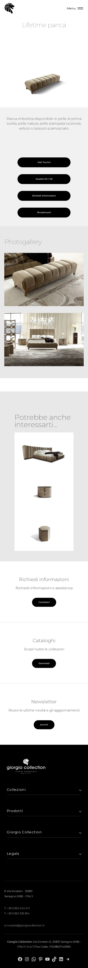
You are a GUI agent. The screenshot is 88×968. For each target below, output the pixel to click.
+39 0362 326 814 (18, 913)
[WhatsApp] (33, 959)
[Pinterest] (40, 959)
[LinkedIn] (61, 959)
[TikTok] (54, 959)
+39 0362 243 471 (18, 908)
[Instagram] (26, 959)
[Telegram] (67, 959)
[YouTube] (47, 959)
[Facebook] (20, 959)
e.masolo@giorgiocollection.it (24, 925)
